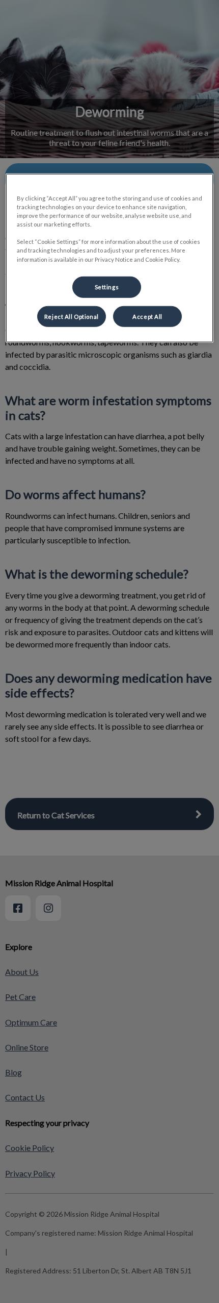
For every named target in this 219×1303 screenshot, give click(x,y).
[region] (110, 258)
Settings (107, 286)
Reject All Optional (71, 316)
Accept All (147, 316)
